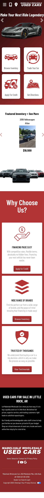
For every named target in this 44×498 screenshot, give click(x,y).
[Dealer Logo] (31, 4)
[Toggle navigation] (4, 4)
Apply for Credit (22, 268)
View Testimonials (22, 369)
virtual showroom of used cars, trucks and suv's (24, 426)
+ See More (33, 114)
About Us (15, 458)
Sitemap (18, 483)
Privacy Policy (32, 458)
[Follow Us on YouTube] (22, 462)
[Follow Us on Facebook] (18, 462)
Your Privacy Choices (29, 483)
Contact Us (22, 458)
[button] (2, 20)
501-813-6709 (25, 477)
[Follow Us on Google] (25, 462)
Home (9, 458)
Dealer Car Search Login (22, 480)
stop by (12, 429)
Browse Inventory (22, 319)
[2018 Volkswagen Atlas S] (22, 136)
